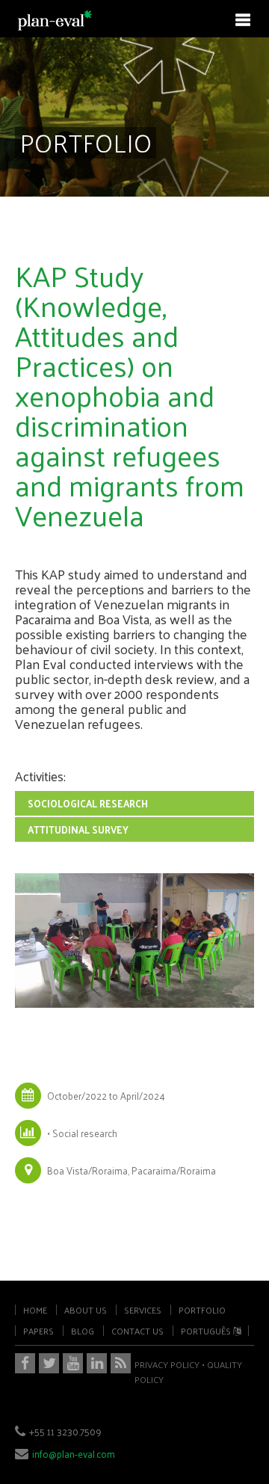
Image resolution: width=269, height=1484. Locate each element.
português (207, 1331)
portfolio (202, 1310)
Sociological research (88, 803)
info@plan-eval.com (73, 1453)
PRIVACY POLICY (167, 1364)
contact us (137, 1331)
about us (85, 1310)
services (142, 1310)
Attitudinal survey (78, 829)
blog (82, 1331)
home (35, 1310)
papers (38, 1331)
